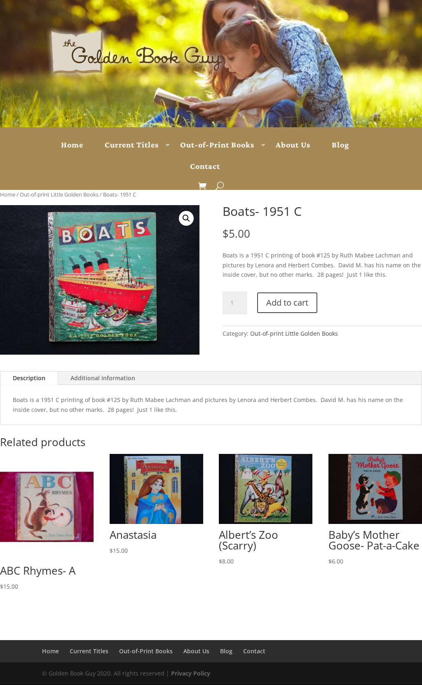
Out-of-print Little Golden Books (59, 194)
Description (29, 378)
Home (72, 145)
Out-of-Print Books (217, 145)
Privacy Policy (190, 673)
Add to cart (287, 302)
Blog (340, 145)
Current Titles (132, 145)
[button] (186, 218)
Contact (205, 166)
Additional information (102, 378)
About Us (293, 145)
